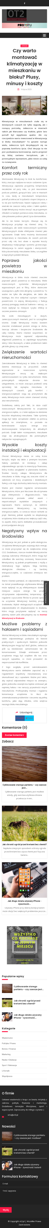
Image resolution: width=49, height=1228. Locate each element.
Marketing (6, 1054)
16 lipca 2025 (26, 89)
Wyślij (6, 1209)
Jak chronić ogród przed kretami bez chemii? (24, 844)
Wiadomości (7, 1038)
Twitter (30, 718)
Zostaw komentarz (14, 735)
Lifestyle (24, 46)
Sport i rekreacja (9, 1065)
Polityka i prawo (9, 1043)
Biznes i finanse (9, 1049)
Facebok (21, 718)
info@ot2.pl (13, 1115)
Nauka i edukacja (9, 1060)
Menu (44, 35)
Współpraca (7, 1076)
